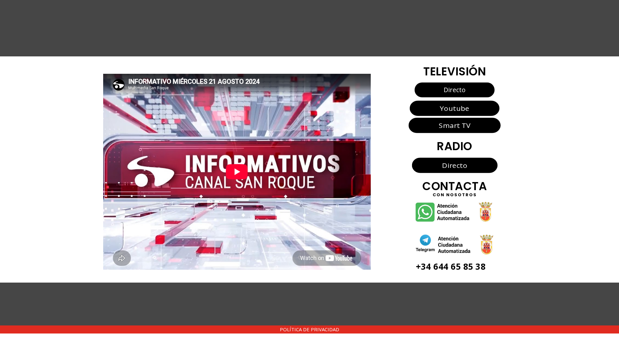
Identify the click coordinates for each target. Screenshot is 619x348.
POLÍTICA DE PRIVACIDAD (309, 329)
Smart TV (454, 125)
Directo (455, 89)
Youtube (454, 108)
